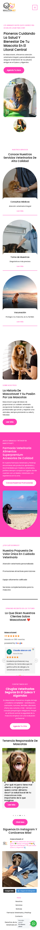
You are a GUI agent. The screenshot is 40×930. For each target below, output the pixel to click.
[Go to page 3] (21, 675)
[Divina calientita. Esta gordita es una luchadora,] (20, 869)
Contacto (19, 916)
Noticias (19, 909)
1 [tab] (13, 815)
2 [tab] (15, 815)
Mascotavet (10, 632)
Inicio (19, 898)
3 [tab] (18, 815)
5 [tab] (22, 815)
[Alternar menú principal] (34, 7)
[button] (5, 782)
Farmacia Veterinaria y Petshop (19, 912)
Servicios (19, 905)
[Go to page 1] (18, 675)
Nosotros (19, 901)
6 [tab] (24, 815)
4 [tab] (20, 815)
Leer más (11, 799)
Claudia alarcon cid (22, 650)
